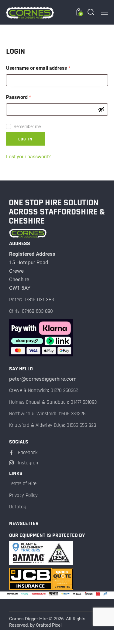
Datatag (17, 507)
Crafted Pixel (49, 625)
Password (28, 97)
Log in (25, 139)
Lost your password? (28, 157)
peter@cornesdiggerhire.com (43, 379)
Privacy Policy (23, 495)
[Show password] (101, 109)
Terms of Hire (22, 483)
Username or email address (48, 68)
